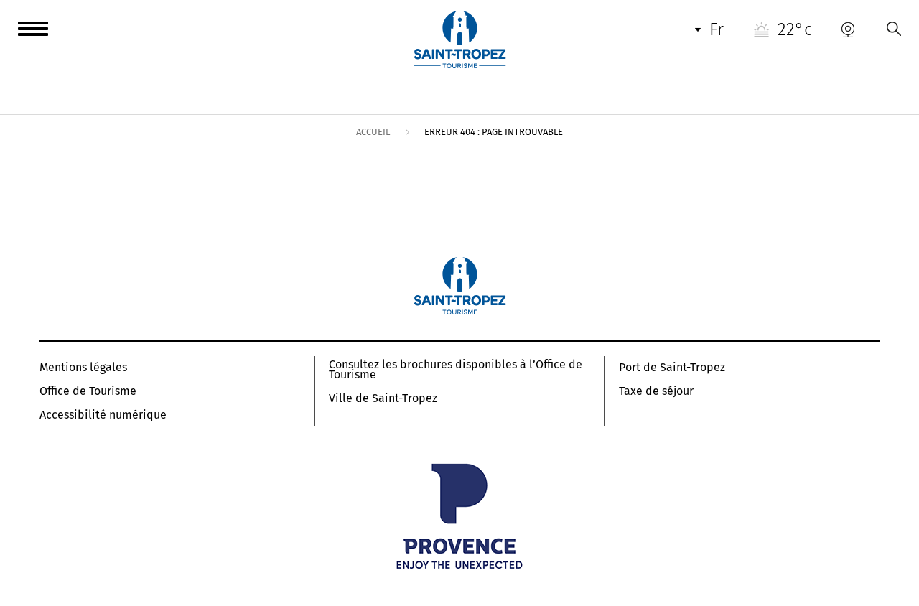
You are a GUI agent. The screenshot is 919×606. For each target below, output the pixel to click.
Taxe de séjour (656, 391)
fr (716, 29)
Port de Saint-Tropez (672, 368)
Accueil (373, 131)
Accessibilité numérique (103, 415)
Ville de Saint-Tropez (383, 398)
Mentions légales (83, 368)
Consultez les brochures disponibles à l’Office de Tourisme (455, 370)
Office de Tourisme (87, 391)
